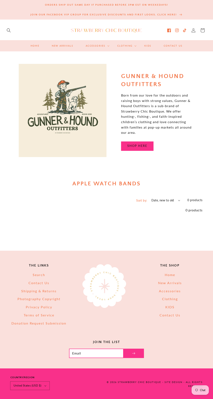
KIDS (170, 307)
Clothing (170, 299)
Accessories (170, 291)
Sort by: (141, 200)
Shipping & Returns (39, 291)
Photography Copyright (39, 299)
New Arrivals (170, 283)
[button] (8, 30)
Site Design (173, 382)
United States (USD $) (27, 385)
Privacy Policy (39, 307)
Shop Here (137, 145)
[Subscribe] (133, 353)
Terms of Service (39, 315)
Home (170, 275)
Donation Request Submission (38, 323)
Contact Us (38, 283)
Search (39, 275)
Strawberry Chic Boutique (139, 382)
